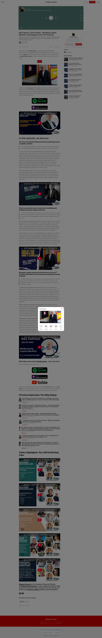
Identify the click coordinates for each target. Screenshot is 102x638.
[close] (62, 309)
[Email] (51, 326)
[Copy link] (41, 326)
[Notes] (56, 326)
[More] (61, 326)
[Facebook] (46, 326)
